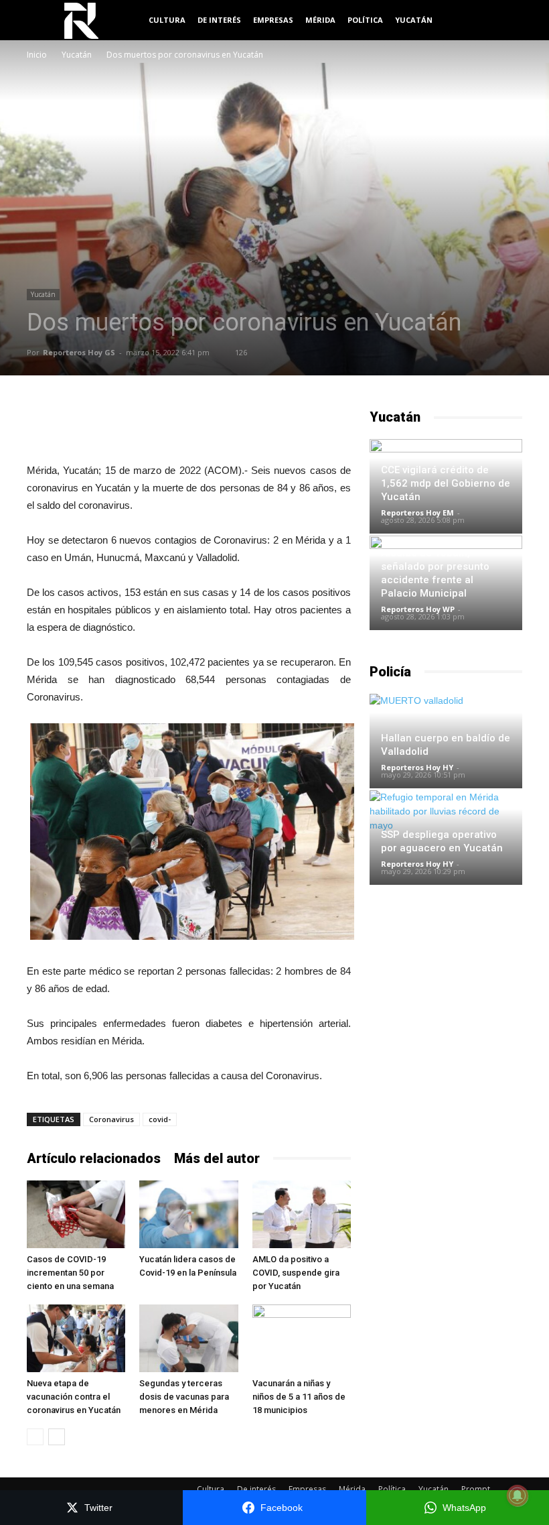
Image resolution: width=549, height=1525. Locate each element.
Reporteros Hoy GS (79, 352)
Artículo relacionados (94, 1158)
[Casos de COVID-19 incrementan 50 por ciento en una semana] (76, 1214)
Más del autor (217, 1158)
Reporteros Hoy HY (417, 767)
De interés (219, 20)
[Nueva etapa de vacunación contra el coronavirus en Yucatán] (76, 1338)
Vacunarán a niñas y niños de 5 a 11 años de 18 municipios (298, 1396)
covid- (160, 1119)
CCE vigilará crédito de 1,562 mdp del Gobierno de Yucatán (445, 483)
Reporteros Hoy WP (418, 609)
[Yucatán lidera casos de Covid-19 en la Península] (188, 1214)
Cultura (167, 20)
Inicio (37, 54)
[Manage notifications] (517, 1495)
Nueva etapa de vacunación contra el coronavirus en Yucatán (74, 1396)
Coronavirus (111, 1119)
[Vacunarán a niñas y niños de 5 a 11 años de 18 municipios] (301, 1338)
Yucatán (414, 20)
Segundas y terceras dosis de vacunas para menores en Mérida (184, 1396)
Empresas (273, 20)
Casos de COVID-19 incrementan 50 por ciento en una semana (70, 1272)
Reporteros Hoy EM (417, 512)
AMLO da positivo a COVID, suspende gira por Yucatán (295, 1272)
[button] (506, 20)
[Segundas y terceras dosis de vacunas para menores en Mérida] (188, 1338)
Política (365, 20)
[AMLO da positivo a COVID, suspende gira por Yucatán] (301, 1214)
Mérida (320, 20)
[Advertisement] (188, 428)
